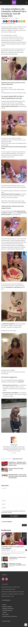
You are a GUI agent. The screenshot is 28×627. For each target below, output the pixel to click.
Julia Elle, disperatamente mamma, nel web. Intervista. (12, 591)
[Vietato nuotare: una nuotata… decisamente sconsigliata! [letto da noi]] (4, 565)
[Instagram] (15, 453)
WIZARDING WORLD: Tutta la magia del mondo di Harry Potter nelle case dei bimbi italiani (17, 476)
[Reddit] (9, 21)
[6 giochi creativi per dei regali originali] (4, 470)
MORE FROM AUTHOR (18, 459)
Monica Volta (5, 18)
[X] (6, 21)
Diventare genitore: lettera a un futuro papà (10, 587)
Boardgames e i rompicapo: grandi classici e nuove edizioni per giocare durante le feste (17, 464)
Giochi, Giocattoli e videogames (17, 6)
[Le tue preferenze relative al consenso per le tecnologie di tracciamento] (25, 624)
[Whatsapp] (22, 21)
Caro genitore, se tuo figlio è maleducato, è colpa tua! (12, 593)
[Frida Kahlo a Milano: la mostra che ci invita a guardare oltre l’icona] (14, 538)
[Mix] (19, 21)
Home (2, 6)
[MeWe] (16, 21)
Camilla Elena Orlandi (5, 550)
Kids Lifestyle (7, 6)
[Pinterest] (14, 21)
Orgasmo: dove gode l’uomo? (7, 596)
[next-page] (4, 481)
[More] (24, 21)
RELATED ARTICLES (6, 459)
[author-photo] (14, 443)
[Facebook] (4, 21)
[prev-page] (2, 481)
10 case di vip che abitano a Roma (8, 589)
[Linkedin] (11, 21)
